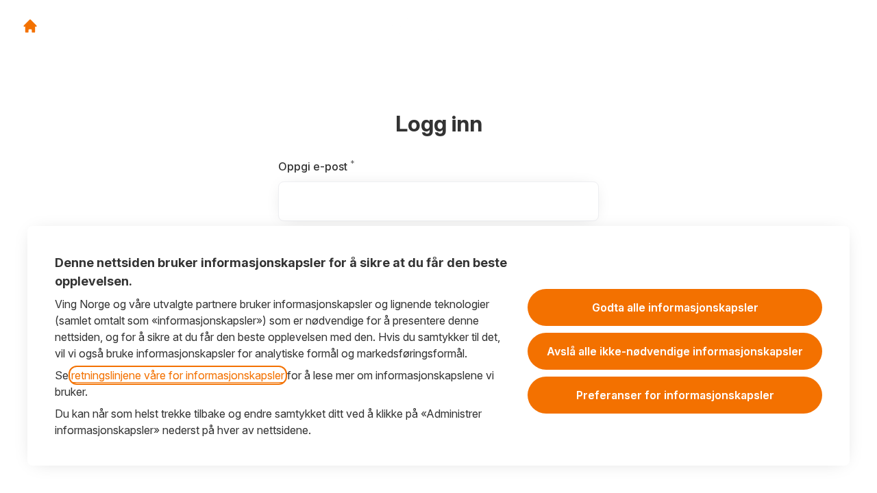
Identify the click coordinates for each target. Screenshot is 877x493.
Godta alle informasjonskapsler (675, 307)
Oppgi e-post (337, 166)
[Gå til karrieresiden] (30, 26)
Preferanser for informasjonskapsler (675, 395)
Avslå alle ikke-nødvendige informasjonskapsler (675, 351)
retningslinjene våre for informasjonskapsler (177, 375)
